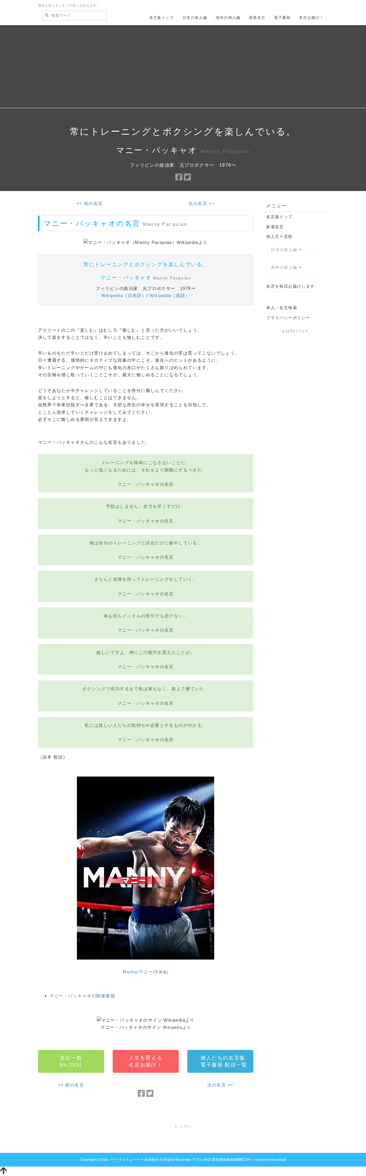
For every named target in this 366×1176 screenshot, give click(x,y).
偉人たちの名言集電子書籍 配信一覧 (223, 1061)
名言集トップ (161, 17)
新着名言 (257, 17)
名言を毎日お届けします (290, 286)
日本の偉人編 (194, 17)
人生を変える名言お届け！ (145, 1061)
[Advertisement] (183, 68)
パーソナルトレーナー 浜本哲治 (133, 1160)
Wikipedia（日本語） (124, 295)
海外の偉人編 (228, 17)
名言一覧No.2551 (70, 1061)
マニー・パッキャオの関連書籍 (82, 995)
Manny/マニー (146, 971)
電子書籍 (282, 17)
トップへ (183, 1126)
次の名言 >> (201, 203)
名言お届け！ (311, 17)
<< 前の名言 (90, 203)
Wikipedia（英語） (170, 295)
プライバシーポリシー (288, 317)
